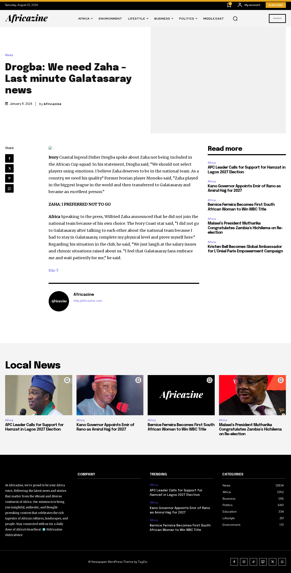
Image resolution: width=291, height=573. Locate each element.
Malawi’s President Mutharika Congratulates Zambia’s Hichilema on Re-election (245, 228)
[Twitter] (9, 168)
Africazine (53, 104)
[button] (235, 19)
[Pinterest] (9, 178)
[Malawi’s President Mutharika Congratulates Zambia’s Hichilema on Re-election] (252, 395)
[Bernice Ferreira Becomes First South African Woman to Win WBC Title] (181, 395)
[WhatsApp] (9, 188)
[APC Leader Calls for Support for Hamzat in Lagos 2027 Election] (38, 395)
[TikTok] (253, 562)
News (9, 55)
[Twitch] (263, 562)
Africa (212, 163)
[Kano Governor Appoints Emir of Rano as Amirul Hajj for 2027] (110, 395)
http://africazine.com (87, 301)
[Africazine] (59, 301)
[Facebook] (9, 158)
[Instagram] (244, 562)
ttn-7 (53, 270)
